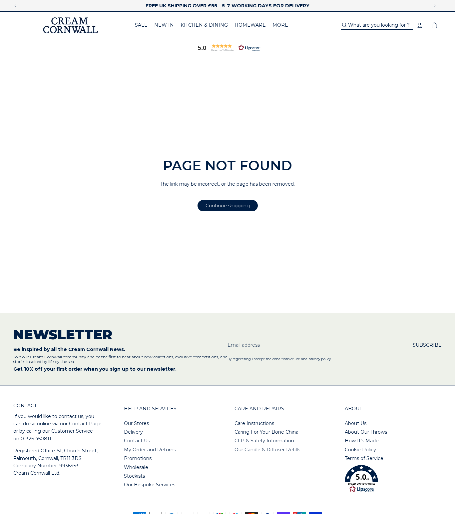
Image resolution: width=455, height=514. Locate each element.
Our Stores (136, 423)
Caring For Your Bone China (266, 432)
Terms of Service (364, 458)
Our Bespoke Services (149, 485)
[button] (227, 48)
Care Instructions (254, 423)
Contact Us (137, 441)
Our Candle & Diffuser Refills (267, 450)
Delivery (133, 432)
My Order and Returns (150, 450)
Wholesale (136, 467)
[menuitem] (141, 25)
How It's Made (362, 441)
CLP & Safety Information (264, 441)
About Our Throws (366, 432)
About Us (355, 423)
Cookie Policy (360, 450)
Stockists (134, 476)
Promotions (138, 458)
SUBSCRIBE (427, 345)
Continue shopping (228, 206)
